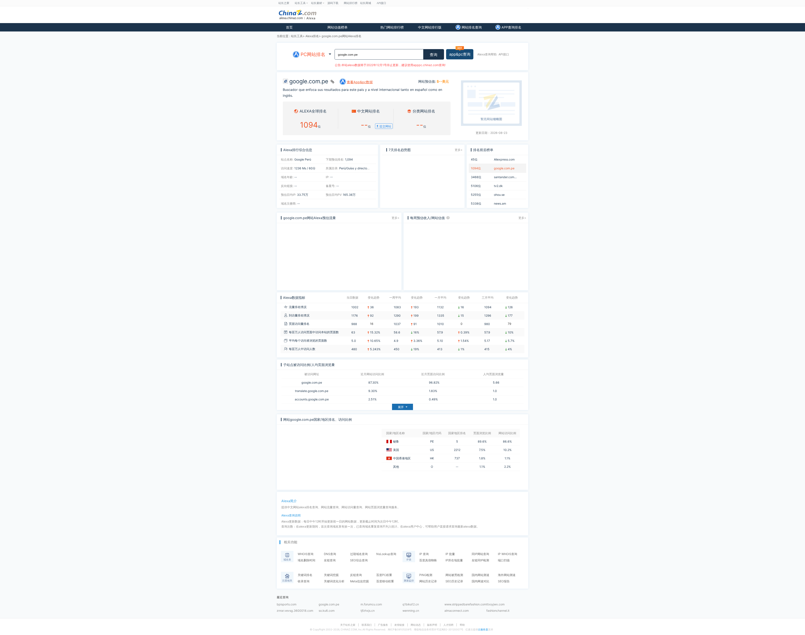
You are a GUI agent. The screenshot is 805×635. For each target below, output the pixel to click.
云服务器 (483, 629)
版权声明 (432, 625)
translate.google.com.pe (311, 391)
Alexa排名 (312, 36)
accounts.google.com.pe (312, 399)
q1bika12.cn (410, 604)
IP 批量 (450, 554)
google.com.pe (311, 382)
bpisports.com (286, 604)
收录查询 (303, 581)
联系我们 (367, 625)
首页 (289, 27)
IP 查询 (424, 554)
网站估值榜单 (337, 27)
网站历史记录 (428, 581)
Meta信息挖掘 (359, 581)
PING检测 (425, 575)
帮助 (462, 625)
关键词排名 (305, 575)
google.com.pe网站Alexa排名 (341, 36)
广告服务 (383, 625)
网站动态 (416, 625)
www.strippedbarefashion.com (465, 604)
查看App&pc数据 (360, 82)
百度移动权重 (385, 581)
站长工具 (297, 36)
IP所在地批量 (454, 560)
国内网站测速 (480, 575)
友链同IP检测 (480, 560)
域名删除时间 (306, 560)
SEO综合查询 (359, 560)
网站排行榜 (350, 3)
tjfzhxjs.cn (368, 610)
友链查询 (330, 560)
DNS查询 (330, 554)
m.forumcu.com (371, 604)
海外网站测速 (506, 575)
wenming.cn (410, 610)
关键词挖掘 (331, 575)
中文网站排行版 (429, 27)
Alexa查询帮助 (487, 54)
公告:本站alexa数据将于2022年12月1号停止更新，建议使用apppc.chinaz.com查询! (390, 65)
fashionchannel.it (497, 610)
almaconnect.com (456, 610)
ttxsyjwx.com (495, 604)
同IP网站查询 (480, 554)
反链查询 (356, 575)
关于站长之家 (347, 625)
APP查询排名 (510, 27)
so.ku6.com (327, 610)
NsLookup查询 (386, 554)
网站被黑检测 (454, 575)
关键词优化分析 (334, 581)
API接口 (504, 54)
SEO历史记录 (454, 581)
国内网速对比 (480, 581)
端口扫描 (504, 560)
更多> (458, 150)
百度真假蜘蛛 (428, 560)
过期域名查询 (359, 554)
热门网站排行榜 (392, 27)
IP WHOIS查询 (507, 554)
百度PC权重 (384, 575)
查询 (433, 55)
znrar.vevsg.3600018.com (295, 610)
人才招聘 (448, 625)
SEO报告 (504, 581)
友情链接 (399, 625)
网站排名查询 (471, 27)
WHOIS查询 (305, 554)
